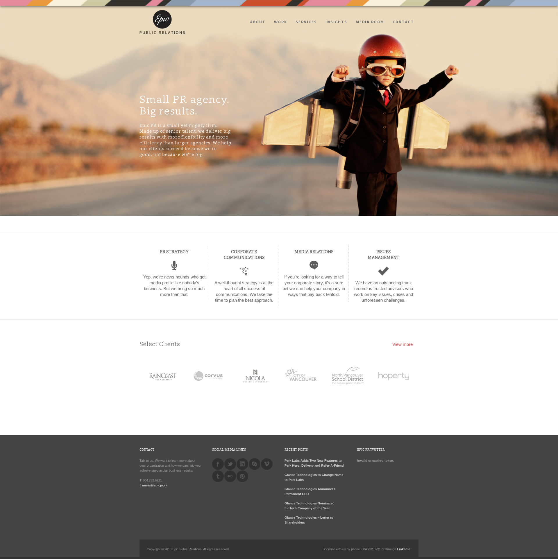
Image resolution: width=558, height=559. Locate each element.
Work (280, 22)
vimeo (267, 464)
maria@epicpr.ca (154, 485)
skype (254, 464)
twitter (230, 464)
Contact (403, 22)
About (258, 22)
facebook (218, 464)
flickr (230, 476)
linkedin (242, 464)
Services (306, 22)
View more (402, 344)
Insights (336, 22)
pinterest (242, 476)
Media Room (370, 22)
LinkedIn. (404, 549)
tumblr (218, 476)
